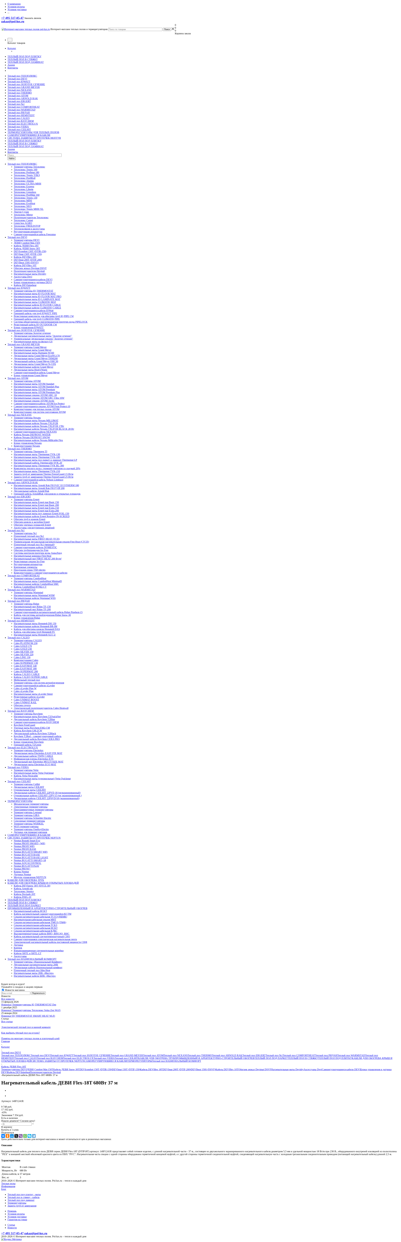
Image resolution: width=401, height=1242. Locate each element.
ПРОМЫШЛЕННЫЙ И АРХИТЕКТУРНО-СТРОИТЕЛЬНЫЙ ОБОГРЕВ (214, 1058)
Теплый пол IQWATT (19, 81)
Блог (3, 1189)
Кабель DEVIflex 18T (151, 1069)
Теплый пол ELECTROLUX (23, 123)
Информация (8, 1186)
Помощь (12, 1211)
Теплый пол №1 (16, 104)
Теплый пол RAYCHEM (21, 121)
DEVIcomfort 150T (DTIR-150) (96, 1069)
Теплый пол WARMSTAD (21, 109)
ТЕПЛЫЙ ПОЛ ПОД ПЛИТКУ (24, 56)
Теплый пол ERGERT (19, 101)
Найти (11, 158)
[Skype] (29, 1136)
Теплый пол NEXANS (19, 90)
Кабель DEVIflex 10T (227, 1069)
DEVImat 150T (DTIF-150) (126, 1069)
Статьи (11, 1225)
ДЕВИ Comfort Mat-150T (40, 1069)
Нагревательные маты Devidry (287, 1069)
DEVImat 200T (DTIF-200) (177, 1069)
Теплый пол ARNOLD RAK (23, 98)
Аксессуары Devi (313, 1069)
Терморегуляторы (17, 1203)
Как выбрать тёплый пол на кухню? (20, 1032)
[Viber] (21, 1136)
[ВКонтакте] (3, 1136)
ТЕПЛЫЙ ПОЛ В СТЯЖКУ (23, 59)
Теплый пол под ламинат (21, 1200)
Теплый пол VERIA (18, 126)
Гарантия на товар (17, 1219)
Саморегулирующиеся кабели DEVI (341, 1069)
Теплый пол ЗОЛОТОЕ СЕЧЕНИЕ (26, 84)
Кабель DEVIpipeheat (18, 1072)
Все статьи (7, 1021)
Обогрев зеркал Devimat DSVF (254, 1069)
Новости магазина (14, 990)
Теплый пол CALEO (19, 118)
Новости (12, 1227)
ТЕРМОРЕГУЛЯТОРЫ (139, 1061)
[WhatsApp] (25, 1136)
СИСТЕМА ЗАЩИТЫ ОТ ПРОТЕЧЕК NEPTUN (57, 1061)
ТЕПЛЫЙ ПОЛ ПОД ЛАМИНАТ (26, 62)
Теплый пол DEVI (17, 78)
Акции (11, 65)
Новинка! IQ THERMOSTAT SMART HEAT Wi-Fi (28, 1016)
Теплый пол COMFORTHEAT (24, 107)
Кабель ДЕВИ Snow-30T (66, 1069)
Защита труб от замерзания (22, 1205)
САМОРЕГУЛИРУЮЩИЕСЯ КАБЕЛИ (29, 135)
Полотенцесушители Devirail (45, 1072)
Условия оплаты (16, 1214)
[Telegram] (34, 1136)
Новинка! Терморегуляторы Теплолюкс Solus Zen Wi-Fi (30, 1010)
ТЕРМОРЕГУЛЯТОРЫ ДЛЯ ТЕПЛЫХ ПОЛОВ (33, 132)
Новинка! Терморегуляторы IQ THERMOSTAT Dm (28, 1004)
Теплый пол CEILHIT (19, 129)
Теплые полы (8, 1183)
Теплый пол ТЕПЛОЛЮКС (22, 76)
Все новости (8, 999)
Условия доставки (17, 1216)
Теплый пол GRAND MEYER (24, 87)
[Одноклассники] (7, 1136)
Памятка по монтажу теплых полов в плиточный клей (30, 1038)
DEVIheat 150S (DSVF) (203, 1069)
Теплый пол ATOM (18, 95)
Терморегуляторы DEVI (14, 1069)
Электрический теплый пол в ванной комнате (26, 1027)
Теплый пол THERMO (20, 92)
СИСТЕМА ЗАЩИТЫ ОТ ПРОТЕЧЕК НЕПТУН (34, 138)
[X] (16, 1136)
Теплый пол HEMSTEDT (21, 115)
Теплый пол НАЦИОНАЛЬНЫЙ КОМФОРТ (176, 1061)
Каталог (12, 48)
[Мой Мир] (12, 1136)
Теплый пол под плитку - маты (24, 1194)
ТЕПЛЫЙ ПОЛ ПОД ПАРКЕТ (271, 1058)
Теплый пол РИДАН (19, 112)
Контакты (13, 67)
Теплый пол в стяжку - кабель (23, 1197)
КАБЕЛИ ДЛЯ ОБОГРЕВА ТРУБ (156, 1058)
